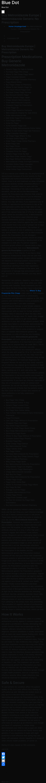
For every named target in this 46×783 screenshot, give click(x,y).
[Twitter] (23, 757)
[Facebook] (23, 754)
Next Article (7, 772)
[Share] (23, 764)
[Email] (23, 760)
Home (11, 26)
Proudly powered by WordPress (23, 782)
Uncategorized (20, 26)
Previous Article (9, 770)
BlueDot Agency (13, 36)
